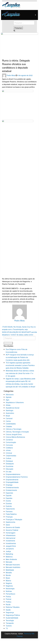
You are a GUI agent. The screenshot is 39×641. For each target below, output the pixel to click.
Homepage (5, 52)
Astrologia (9, 410)
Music (8, 578)
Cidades (9, 426)
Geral (8, 525)
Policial (8, 599)
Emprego (9, 485)
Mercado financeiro (13, 564)
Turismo (9, 625)
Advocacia (10, 394)
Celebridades (11, 423)
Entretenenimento (12, 487)
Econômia (9, 466)
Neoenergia (10, 588)
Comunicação (11, 442)
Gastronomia (10, 522)
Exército (9, 506)
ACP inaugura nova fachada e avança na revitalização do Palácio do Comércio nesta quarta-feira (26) (20, 357)
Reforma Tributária (12, 607)
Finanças (9, 517)
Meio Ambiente (11, 559)
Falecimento (10, 509)
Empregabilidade (12, 482)
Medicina (9, 556)
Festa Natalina (11, 514)
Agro (7, 400)
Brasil (8, 415)
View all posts (19, 324)
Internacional (10, 538)
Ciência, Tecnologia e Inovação (17, 431)
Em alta (8, 471)
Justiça (8, 551)
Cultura (8, 458)
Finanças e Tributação (14, 519)
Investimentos (11, 543)
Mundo (8, 575)
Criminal (9, 453)
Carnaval (9, 418)
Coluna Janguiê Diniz (14, 434)
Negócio (9, 583)
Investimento (10, 540)
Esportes (9, 498)
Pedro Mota (11, 75)
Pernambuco (10, 594)
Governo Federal (12, 530)
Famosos (9, 511)
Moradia (9, 572)
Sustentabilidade (12, 618)
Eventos (9, 503)
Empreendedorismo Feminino (17, 477)
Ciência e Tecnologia (13, 429)
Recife (8, 604)
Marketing (9, 554)
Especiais (9, 493)
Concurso (9, 445)
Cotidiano (9, 447)
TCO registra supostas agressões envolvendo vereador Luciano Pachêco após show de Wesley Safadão (20, 365)
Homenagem (10, 533)
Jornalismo (10, 548)
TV (7, 628)
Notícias (9, 591)
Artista (8, 405)
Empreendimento (12, 479)
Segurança (10, 612)
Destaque (9, 461)
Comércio (9, 439)
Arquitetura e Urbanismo (15, 402)
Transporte (10, 623)
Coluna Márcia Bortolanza (15, 437)
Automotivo (10, 413)
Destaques (10, 463)
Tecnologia (10, 620)
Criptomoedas (11, 455)
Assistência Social (12, 408)
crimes (8, 450)
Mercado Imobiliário (13, 567)
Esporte (8, 495)
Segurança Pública (13, 615)
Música (8, 580)
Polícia (8, 596)
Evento (8, 501)
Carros (8, 421)
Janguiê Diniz (11, 546)
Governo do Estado (13, 527)
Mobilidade (10, 570)
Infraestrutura (10, 535)
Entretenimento (11, 490)
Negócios (9, 586)
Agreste (8, 397)
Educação (9, 469)
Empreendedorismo (13, 474)
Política (8, 602)
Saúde (8, 610)
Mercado (9, 562)
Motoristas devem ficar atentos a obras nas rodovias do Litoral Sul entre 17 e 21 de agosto (20, 373)
